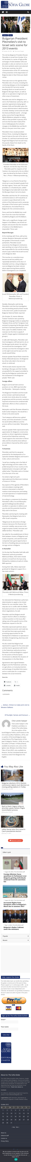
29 (3, 1123)
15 (3, 1116)
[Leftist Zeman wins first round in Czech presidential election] (12, 817)
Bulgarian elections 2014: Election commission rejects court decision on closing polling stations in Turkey (15, 785)
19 (19, 1116)
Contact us (4, 1138)
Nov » (17, 1127)
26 (19, 1119)
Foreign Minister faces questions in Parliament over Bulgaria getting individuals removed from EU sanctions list (15, 878)
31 (11, 1123)
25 (15, 1119)
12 (19, 1113)
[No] (29, 1156)
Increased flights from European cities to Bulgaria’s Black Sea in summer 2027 (15, 904)
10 (11, 1113)
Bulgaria (5, 35)
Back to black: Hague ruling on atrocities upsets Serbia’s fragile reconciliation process (13, 808)
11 (15, 1113)
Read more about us (17, 1087)
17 (11, 1116)
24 (11, 1119)
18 (15, 1116)
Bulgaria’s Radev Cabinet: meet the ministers (14, 928)
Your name (5, 1027)
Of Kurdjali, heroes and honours (17, 715)
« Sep (13, 1127)
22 (3, 1119)
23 (7, 1119)
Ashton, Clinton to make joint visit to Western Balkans (15, 706)
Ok (16, 1159)
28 (28, 1119)
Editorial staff (5, 1135)
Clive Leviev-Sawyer (19, 51)
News (10, 35)
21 (28, 1116)
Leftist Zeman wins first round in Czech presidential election (13, 830)
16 (7, 1116)
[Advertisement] (15, 959)
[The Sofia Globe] (3, 12)
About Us (3, 1133)
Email (3, 1019)
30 (7, 1123)
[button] (15, 852)
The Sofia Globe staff (19, 872)
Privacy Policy (5, 1141)
